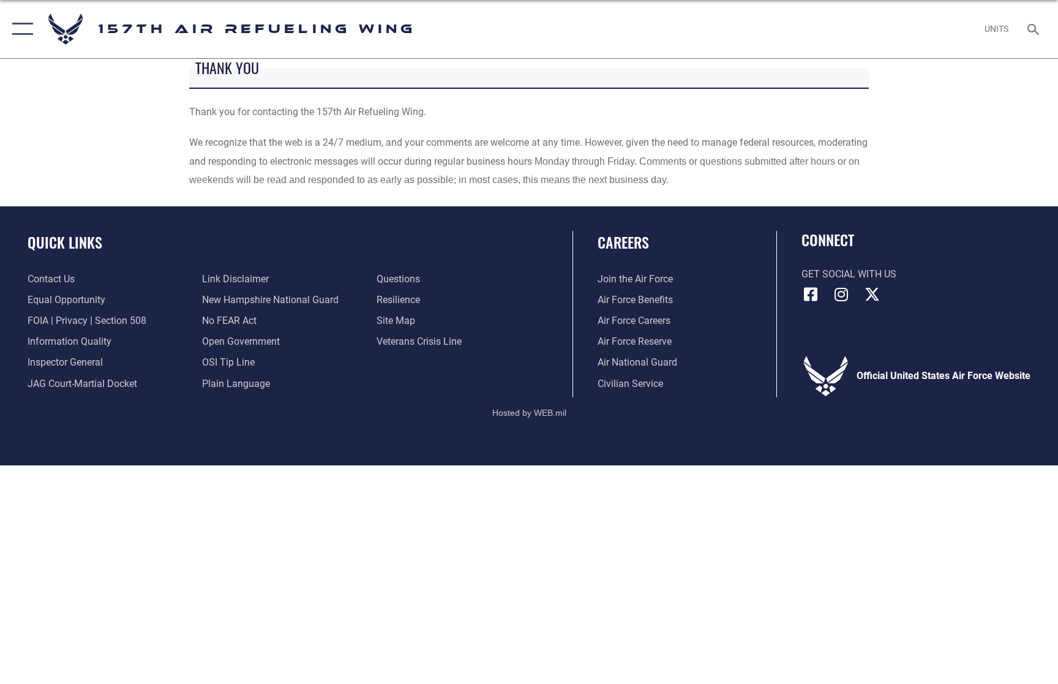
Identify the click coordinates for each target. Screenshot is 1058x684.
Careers (623, 242)
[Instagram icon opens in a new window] (841, 294)
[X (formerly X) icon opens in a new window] (872, 294)
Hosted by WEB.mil (529, 413)
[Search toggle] (1035, 29)
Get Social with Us (848, 274)
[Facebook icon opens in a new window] (810, 294)
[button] (20, 29)
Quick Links (65, 242)
